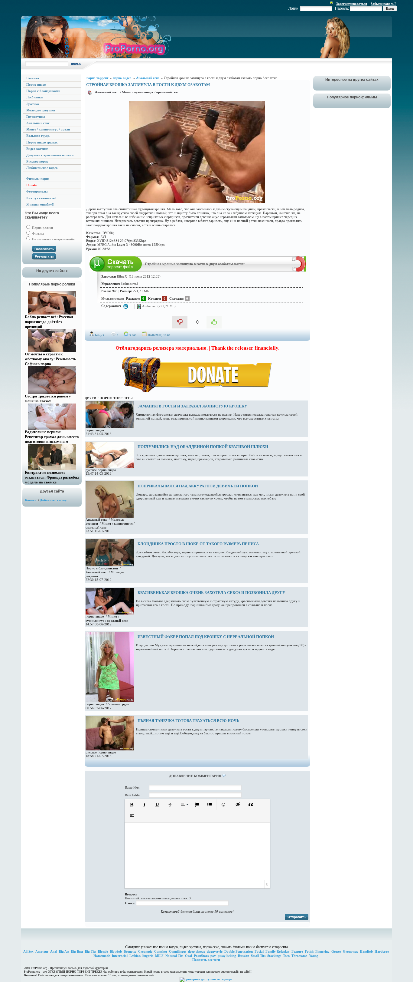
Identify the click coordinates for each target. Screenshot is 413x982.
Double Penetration (238, 951)
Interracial (120, 955)
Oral (188, 955)
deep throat (196, 951)
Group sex (350, 951)
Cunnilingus (177, 951)
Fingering (322, 951)
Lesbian (135, 955)
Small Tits (258, 955)
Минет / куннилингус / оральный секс (150, 92)
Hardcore (382, 951)
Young (313, 955)
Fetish (309, 951)
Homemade (101, 955)
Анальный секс (106, 92)
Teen (286, 955)
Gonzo (336, 951)
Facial (259, 951)
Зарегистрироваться (351, 3)
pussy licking (227, 955)
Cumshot (160, 951)
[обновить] (129, 283)
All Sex (28, 951)
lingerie (147, 955)
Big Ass (64, 951)
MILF (159, 955)
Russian (243, 955)
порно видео (95, 430)
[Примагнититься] (299, 270)
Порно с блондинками (102, 568)
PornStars (201, 955)
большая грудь (118, 704)
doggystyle (215, 951)
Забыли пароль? (383, 3)
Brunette (130, 951)
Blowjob (116, 951)
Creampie (145, 951)
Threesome (299, 955)
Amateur (41, 951)
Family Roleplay (277, 951)
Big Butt (77, 951)
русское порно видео (101, 470)
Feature (297, 951)
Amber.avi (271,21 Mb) (158, 306)
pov (213, 955)
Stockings (274, 955)
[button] (132, 804)
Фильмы (37, 233)
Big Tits (90, 951)
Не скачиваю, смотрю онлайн (53, 239)
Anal (53, 951)
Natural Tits (174, 955)
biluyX (100, 335)
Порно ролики (42, 227)
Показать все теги (206, 959)
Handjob (366, 951)
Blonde (103, 951)
